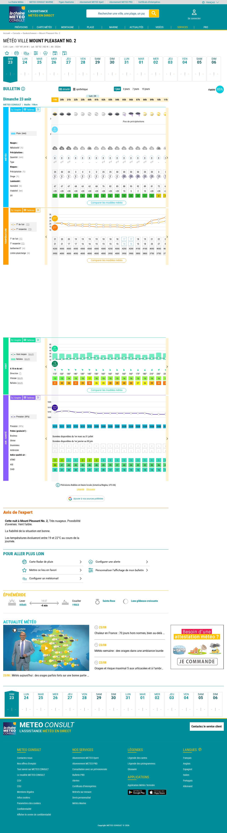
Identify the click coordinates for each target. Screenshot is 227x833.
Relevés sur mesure (82, 791)
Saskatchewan (30, 33)
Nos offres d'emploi (26, 763)
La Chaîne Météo (16, 2)
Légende (80, 489)
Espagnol (187, 769)
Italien (186, 774)
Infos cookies (23, 797)
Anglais (186, 763)
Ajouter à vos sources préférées (88, 498)
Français (187, 757)
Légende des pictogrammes (141, 763)
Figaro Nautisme (66, 2)
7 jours (135, 89)
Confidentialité (24, 808)
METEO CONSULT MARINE (41, 2)
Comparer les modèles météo (107, 202)
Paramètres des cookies (29, 803)
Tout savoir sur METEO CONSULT (33, 769)
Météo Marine (79, 803)
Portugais (187, 780)
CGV (19, 780)
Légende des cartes (137, 757)
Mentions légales (25, 791)
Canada (16, 33)
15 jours (146, 89)
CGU (19, 786)
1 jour (117, 89)
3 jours (126, 89)
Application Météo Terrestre (141, 785)
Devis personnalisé (81, 797)
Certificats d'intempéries (84, 786)
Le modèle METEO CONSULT (31, 774)
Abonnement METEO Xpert (85, 757)
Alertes (75, 780)
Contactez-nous (24, 757)
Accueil (6, 33)
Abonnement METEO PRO (84, 763)
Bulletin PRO (78, 774)
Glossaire (90, 489)
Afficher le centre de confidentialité (34, 814)
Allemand (187, 786)
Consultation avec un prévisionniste (89, 769)
